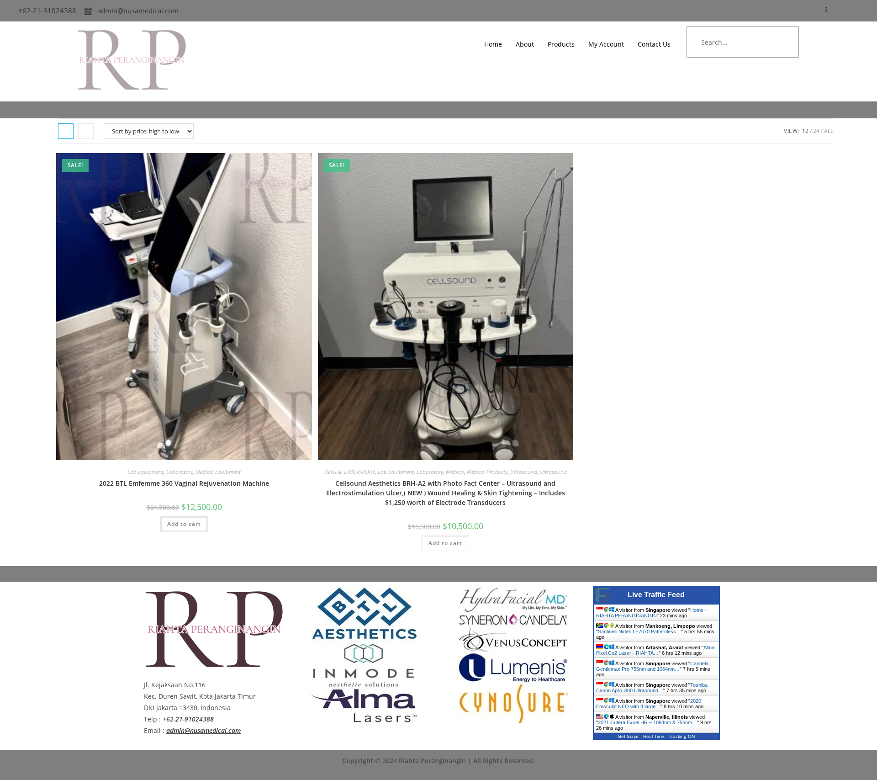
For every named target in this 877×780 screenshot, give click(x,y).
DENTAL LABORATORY (349, 472)
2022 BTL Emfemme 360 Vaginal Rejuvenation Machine (184, 483)
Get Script (628, 736)
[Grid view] (66, 131)
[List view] (86, 131)
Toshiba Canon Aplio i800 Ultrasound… (652, 687)
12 (805, 131)
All (828, 131)
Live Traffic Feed (656, 595)
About (525, 44)
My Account (606, 44)
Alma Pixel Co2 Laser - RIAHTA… (655, 650)
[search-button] (783, 42)
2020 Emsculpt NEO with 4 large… (648, 703)
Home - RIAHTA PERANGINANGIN (651, 612)
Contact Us (654, 44)
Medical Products (487, 472)
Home (493, 44)
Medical (455, 472)
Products (561, 44)
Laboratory (179, 472)
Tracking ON (682, 736)
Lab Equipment (145, 472)
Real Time (653, 736)
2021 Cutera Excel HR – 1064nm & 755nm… (647, 722)
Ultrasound (523, 472)
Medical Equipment (218, 472)
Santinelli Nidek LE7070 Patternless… (639, 631)
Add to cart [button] (184, 524)
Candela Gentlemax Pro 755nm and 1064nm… (652, 666)
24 (816, 131)
